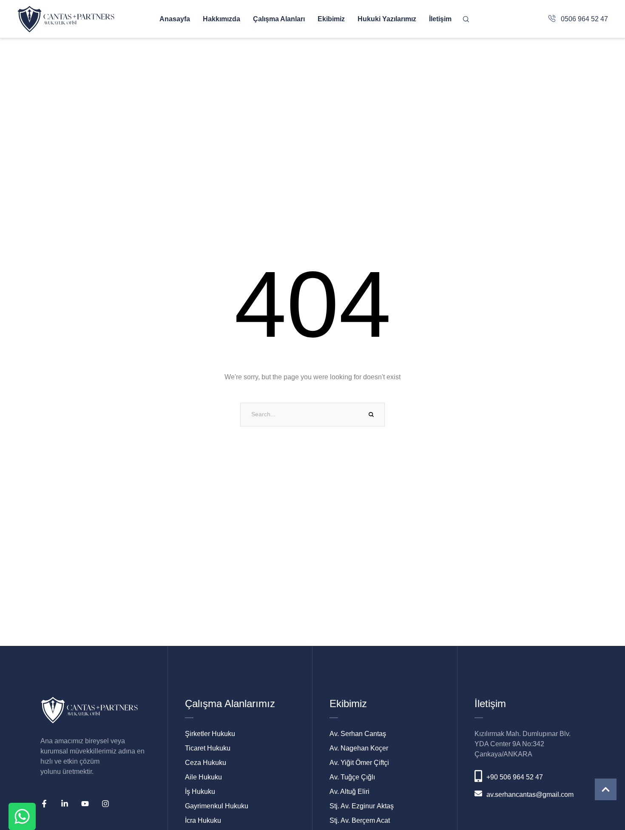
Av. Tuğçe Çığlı (352, 777)
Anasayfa (174, 19)
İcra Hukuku (203, 820)
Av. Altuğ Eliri (349, 791)
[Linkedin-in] (64, 803)
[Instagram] (105, 803)
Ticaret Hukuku (207, 748)
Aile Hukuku (203, 777)
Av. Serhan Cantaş (358, 733)
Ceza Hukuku (205, 762)
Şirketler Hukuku (210, 733)
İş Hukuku (200, 791)
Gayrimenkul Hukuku (216, 806)
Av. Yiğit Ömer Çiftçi (359, 762)
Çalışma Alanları (279, 19)
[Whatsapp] (22, 816)
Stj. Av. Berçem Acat (360, 820)
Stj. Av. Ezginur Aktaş (362, 806)
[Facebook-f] (44, 803)
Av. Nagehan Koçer (359, 748)
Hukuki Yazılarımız (387, 19)
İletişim (440, 19)
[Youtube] (85, 803)
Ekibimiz (331, 19)
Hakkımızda (221, 19)
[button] (605, 789)
